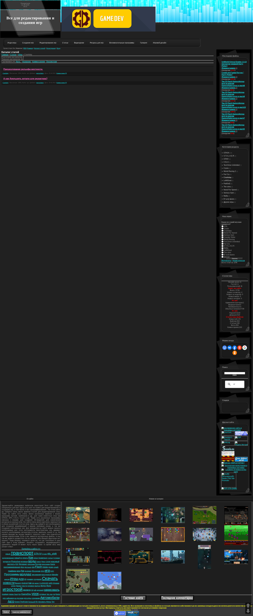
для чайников (8, 598)
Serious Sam (229, 193)
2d (32, 590)
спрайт (56, 567)
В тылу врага (229, 199)
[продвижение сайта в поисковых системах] (235, 430)
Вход (58, 48)
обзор (36, 558)
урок (35, 594)
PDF (16, 564)
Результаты (226, 261)
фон (22, 567)
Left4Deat (227, 180)
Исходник (36, 571)
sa (54, 594)
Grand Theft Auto (21, 602)
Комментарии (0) (62, 73)
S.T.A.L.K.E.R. (229, 246)
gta (33, 567)
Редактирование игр (48, 43)
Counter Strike (229, 237)
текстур (25, 586)
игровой (40, 590)
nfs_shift (52, 553)
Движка (18, 586)
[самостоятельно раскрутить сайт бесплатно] (228, 455)
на (33, 583)
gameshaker (40, 73)
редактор (7, 562)
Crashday (5, 73)
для (21, 579)
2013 (42, 571)
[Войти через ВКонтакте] (229, 347)
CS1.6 (226, 162)
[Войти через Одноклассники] (235, 353)
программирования (12, 567)
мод (19, 571)
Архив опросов (239, 261)
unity (51, 583)
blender (55, 574)
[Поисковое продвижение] (228, 464)
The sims (227, 187)
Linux (13, 586)
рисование (36, 574)
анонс (37, 583)
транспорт (22, 553)
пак (30, 583)
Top (53, 602)
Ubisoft (7, 554)
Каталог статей (39, 48)
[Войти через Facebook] (234, 347)
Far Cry (226, 174)
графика (12, 571)
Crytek (44, 554)
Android (25, 583)
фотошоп (28, 567)
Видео (43, 586)
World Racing (229, 239)
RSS (25, 48)
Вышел (18, 583)
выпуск (37, 586)
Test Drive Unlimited (232, 165)
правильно (42, 558)
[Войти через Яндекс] (239, 347)
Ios (19, 594)
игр (47, 570)
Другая (227, 257)
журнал (28, 571)
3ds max (50, 594)
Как (30, 557)
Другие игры (229, 202)
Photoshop (15, 561)
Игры (20, 55)
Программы (11, 574)
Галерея (143, 43)
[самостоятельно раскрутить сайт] (228, 450)
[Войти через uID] (224, 347)
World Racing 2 (230, 171)
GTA (225, 226)
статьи (50, 558)
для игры (27, 598)
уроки (50, 567)
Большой (31, 602)
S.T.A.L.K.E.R (229, 156)
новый (17, 558)
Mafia (226, 196)
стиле (48, 562)
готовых (42, 594)
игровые (24, 561)
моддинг (25, 574)
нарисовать (51, 589)
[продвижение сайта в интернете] (240, 455)
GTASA (226, 153)
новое (38, 561)
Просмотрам (51, 62)
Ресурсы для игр (97, 43)
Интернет (23, 564)
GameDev (26, 594)
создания (38, 579)
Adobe (45, 567)
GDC (52, 571)
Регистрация (50, 48)
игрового (31, 586)
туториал (56, 558)
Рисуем (38, 564)
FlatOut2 (227, 184)
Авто (11, 601)
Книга (57, 594)
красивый (55, 561)
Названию (26, 62)
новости (9, 582)
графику (5, 594)
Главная (30, 48)
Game (52, 564)
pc (21, 558)
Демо (43, 561)
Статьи (65, 43)
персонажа (46, 564)
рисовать (42, 602)
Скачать (50, 578)
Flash (38, 566)
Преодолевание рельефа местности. (23, 69)
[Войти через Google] (244, 347)
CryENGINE (43, 583)
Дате (18, 62)
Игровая (56, 583)
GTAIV (226, 159)
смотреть (11, 564)
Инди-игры (11, 43)
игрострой (12, 589)
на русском (18, 598)
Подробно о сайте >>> (31, 549)
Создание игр (28, 43)
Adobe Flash (13, 594)
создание (36, 598)
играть (25, 558)
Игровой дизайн (159, 43)
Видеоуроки (79, 43)
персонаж (31, 564)
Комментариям (38, 62)
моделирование (8, 558)
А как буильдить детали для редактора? (25, 78)
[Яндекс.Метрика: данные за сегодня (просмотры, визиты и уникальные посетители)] (241, 443)
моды (32, 561)
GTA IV (38, 553)
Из (37, 602)
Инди (48, 586)
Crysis (226, 168)
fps (22, 570)
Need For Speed (230, 190)
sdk (35, 590)
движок (27, 590)
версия (7, 579)
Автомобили (50, 598)
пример (30, 579)
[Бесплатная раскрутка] (235, 468)
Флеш (48, 602)
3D (25, 579)
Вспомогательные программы (121, 43)
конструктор (46, 575)
